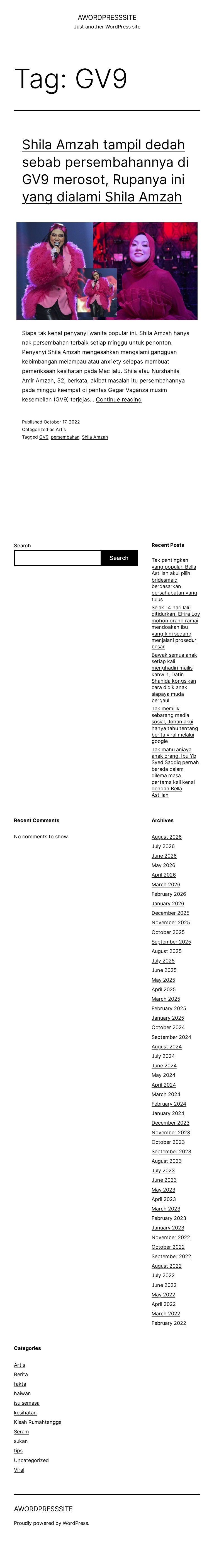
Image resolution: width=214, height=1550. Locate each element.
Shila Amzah (95, 437)
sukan (21, 1441)
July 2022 (163, 1275)
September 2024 (171, 1037)
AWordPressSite (107, 17)
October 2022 (168, 1247)
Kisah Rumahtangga (38, 1422)
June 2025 (164, 970)
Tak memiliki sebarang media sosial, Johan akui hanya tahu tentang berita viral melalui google (175, 725)
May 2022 (163, 1295)
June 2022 (164, 1285)
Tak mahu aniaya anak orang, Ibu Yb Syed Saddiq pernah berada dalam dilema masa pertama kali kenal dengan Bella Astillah (175, 772)
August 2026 (167, 837)
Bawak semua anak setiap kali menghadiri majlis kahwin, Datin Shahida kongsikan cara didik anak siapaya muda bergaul (174, 678)
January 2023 (168, 1228)
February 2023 (169, 1218)
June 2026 (164, 856)
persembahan (65, 437)
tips (18, 1450)
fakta (20, 1384)
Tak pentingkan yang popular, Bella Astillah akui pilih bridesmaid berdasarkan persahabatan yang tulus (174, 579)
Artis (61, 429)
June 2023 (164, 1180)
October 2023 (168, 1142)
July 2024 (163, 1056)
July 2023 (163, 1170)
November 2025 (171, 922)
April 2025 (164, 989)
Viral (19, 1470)
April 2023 (164, 1199)
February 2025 (169, 1008)
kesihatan (25, 1413)
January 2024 (168, 1113)
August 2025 (167, 951)
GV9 (43, 437)
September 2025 (171, 942)
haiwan (22, 1393)
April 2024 (164, 1085)
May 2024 (164, 1075)
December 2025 (170, 913)
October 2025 (168, 932)
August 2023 (167, 1161)
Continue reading (119, 399)
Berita (21, 1374)
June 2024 (164, 1065)
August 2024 (167, 1047)
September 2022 (171, 1256)
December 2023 (170, 1123)
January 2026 (168, 903)
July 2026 (163, 846)
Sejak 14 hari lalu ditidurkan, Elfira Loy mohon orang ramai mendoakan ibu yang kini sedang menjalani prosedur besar (176, 627)
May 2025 (163, 980)
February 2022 (169, 1323)
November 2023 (171, 1132)
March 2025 (166, 999)
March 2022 (166, 1313)
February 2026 (169, 894)
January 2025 (168, 1018)
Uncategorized (31, 1460)
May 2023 (163, 1190)
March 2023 (166, 1209)
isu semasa (27, 1403)
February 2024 (169, 1104)
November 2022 (171, 1237)
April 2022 (164, 1304)
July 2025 (163, 961)
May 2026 (163, 865)
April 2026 (164, 875)
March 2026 (166, 884)
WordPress (75, 1523)
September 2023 (171, 1151)
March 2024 (166, 1094)
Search (22, 545)
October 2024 (168, 1027)
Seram (21, 1432)
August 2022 (167, 1266)
